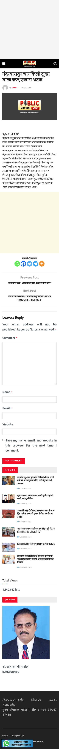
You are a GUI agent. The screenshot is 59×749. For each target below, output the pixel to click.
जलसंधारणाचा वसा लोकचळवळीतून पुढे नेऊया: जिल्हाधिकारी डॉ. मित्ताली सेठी (36, 530)
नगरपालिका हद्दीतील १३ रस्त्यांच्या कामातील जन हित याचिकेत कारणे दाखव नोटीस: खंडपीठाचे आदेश (36, 514)
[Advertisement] (29, 29)
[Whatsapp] (17, 264)
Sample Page (18, 735)
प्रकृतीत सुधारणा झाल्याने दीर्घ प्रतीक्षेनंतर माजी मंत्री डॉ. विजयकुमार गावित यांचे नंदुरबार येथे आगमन (35, 480)
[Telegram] (35, 264)
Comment (9, 337)
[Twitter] (29, 264)
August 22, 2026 (25, 521)
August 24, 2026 (25, 503)
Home (5, 735)
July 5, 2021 (26, 87)
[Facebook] (23, 264)
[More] (42, 264)
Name (7, 392)
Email (7, 408)
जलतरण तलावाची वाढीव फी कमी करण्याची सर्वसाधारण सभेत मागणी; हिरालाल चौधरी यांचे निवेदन (35, 559)
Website (7, 424)
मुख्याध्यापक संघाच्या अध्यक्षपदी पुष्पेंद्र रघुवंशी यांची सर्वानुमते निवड (35, 497)
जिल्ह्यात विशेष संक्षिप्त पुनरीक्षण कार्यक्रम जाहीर (36, 544)
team (14, 87)
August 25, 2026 (25, 488)
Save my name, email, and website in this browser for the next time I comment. (31, 445)
